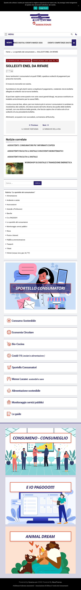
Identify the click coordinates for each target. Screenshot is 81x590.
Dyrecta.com (33, 582)
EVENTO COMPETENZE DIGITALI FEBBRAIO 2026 (61, 43)
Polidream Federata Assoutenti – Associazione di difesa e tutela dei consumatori (40, 586)
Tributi (9, 248)
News (9, 231)
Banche (9, 213)
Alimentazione (12, 196)
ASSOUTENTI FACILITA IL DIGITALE (22, 157)
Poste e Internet (12, 235)
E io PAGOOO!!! (12, 218)
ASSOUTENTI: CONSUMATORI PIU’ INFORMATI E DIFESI (31, 145)
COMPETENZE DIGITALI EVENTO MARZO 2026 (20, 43)
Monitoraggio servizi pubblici (17, 227)
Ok (35, 8)
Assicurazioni (11, 205)
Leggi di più (43, 8)
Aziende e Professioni (14, 209)
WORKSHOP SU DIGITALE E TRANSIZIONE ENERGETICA (48, 162)
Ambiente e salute (13, 200)
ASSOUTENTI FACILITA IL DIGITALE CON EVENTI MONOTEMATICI (35, 151)
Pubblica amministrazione (16, 240)
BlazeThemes (57, 582)
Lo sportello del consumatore (19, 61)
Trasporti (10, 244)
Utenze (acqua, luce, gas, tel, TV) (45, 61)
